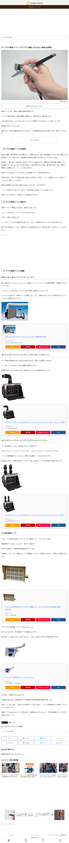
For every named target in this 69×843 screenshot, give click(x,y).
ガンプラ (5, 722)
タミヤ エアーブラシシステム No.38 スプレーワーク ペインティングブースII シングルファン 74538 (35, 422)
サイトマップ (34, 835)
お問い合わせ (34, 837)
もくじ (32, 140)
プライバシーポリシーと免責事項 (57, 835)
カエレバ (11, 340)
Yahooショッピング (43, 346)
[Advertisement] (34, 22)
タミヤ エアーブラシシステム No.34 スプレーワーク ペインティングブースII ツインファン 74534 (34, 515)
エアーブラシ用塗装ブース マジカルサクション (19, 677)
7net (58, 346)
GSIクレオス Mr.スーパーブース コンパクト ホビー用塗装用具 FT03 (25, 336)
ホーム (12, 835)
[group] (10, 770)
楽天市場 (28, 346)
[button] (67, 37)
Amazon (13, 346)
